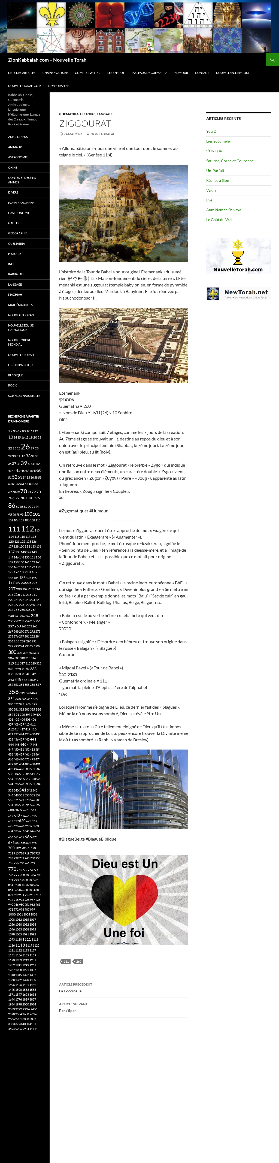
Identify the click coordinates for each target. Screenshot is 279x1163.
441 (33, 739)
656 (10, 837)
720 (32, 853)
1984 (11, 1004)
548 (16, 795)
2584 (18, 1014)
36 (9, 464)
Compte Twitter (87, 72)
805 (32, 880)
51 (9, 477)
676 (11, 842)
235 (22, 609)
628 (21, 826)
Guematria (69, 114)
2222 (18, 1009)
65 (31, 483)
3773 (18, 1024)
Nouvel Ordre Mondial (19, 342)
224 (32, 600)
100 (28, 514)
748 (27, 858)
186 (22, 577)
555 (32, 795)
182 (34, 572)
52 (14, 477)
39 (24, 463)
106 (27, 520)
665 (21, 837)
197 (11, 583)
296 (27, 646)
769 (32, 863)
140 (23, 552)
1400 (32, 979)
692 (28, 842)
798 (21, 880)
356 (32, 684)
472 (27, 759)
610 (27, 810)
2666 (11, 1019)
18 (26, 437)
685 (23, 842)
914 (10, 899)
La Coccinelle (75, 987)
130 (21, 546)
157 (10, 562)
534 (37, 784)
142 (28, 552)
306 (11, 658)
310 (22, 658)
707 (29, 848)
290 (28, 641)
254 (27, 621)
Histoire (87, 114)
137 (11, 551)
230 (32, 604)
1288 (18, 970)
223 (27, 600)
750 (32, 858)
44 (13, 470)
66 (36, 484)
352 (10, 684)
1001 (19, 914)
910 (27, 894)
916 (16, 899)
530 (27, 784)
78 (22, 498)
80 (26, 498)
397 (27, 714)
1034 (32, 924)
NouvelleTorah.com (24, 85)
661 (16, 837)
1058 (25, 929)
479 (10, 764)
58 (36, 477)
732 (21, 858)
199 (17, 582)
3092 (32, 1019)
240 (11, 616)
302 (25, 652)
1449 (32, 984)
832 (27, 885)
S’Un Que (214, 151)
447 (29, 744)
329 (16, 669)
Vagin (211, 190)
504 (16, 774)
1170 (11, 960)
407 (10, 724)
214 (37, 589)
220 (10, 600)
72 (34, 492)
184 (16, 577)
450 (16, 749)
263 (29, 626)
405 (27, 719)
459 (21, 754)
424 (21, 734)
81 (30, 498)
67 (10, 492)
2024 (32, 1004)
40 (30, 464)
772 (24, 869)
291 (34, 641)
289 (23, 641)
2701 (18, 1019)
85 (38, 498)
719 (27, 853)
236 (27, 609)
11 (32, 431)
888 (37, 890)
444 (11, 744)
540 (16, 790)
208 (19, 589)
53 (20, 477)
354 (21, 684)
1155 (25, 955)
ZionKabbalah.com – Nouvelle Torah (47, 60)
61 (14, 483)
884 (32, 890)
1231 (32, 960)
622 (28, 821)
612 (10, 816)
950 (21, 904)
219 (34, 595)
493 (10, 769)
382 (21, 709)
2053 (11, 1009)
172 (32, 567)
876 (21, 890)
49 (35, 470)
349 (35, 679)
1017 (32, 919)
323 (38, 663)
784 (33, 875)
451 (21, 749)
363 (34, 693)
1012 (18, 919)
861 (10, 890)
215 (10, 594)
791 (10, 880)
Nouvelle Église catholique (21, 328)
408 (16, 724)
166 (10, 567)
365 (18, 699)
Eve (209, 200)
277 (21, 636)
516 (22, 779)
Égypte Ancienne (21, 202)
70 (23, 491)
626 (16, 826)
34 (32, 456)
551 (21, 795)
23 (14, 448)
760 (21, 863)
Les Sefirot (115, 72)
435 (10, 739)
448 (34, 744)
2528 (11, 1014)
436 (16, 739)
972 (16, 909)
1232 (11, 965)
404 (22, 719)
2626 (33, 1014)
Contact (202, 72)
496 (21, 769)
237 (33, 609)
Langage (105, 114)
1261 (32, 965)
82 (34, 498)
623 (34, 821)
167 (16, 567)
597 (37, 805)
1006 (34, 914)
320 (33, 663)
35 (36, 456)
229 (27, 604)
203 (28, 582)
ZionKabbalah (103, 134)
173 (38, 567)
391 (16, 714)
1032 (25, 924)
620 (22, 821)
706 (24, 848)
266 (34, 626)
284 (37, 636)
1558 (32, 989)
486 (27, 764)
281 (27, 636)
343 (11, 679)
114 (11, 536)
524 (10, 784)
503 (10, 774)
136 (38, 546)
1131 (11, 955)
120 (11, 541)
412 (11, 729)
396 (22, 714)
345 (17, 679)
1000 (12, 914)
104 (16, 520)
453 (32, 749)
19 (31, 437)
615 (28, 816)
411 (33, 724)
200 (23, 582)
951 (27, 904)
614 (23, 816)
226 (10, 604)
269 (16, 631)
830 (21, 885)
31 (18, 456)
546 (10, 795)
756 (16, 863)
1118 (20, 945)
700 (11, 848)
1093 (11, 939)
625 (10, 826)
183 (10, 577)
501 (32, 769)
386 (38, 709)
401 (10, 719)
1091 (25, 934)
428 (27, 734)
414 (16, 729)
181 (28, 572)
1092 (32, 934)
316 (16, 663)
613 (17, 815)
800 (27, 880)
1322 (25, 975)
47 (27, 470)
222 (21, 600)
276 (16, 636)
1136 (18, 955)
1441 (25, 984)
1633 (32, 994)
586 (16, 805)
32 (23, 456)
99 (21, 514)
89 (25, 506)
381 (16, 709)
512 (37, 774)
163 (37, 562)
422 (16, 734)
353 (16, 684)
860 (37, 885)
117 (27, 536)
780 (22, 875)
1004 (26, 914)
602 (16, 810)
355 (27, 684)
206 (34, 583)
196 (34, 577)
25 (18, 448)
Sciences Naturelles (24, 395)
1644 (11, 999)
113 (37, 530)
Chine (12, 167)
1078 (11, 934)
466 (10, 759)
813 (37, 880)
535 (10, 790)
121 (16, 541)
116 (22, 536)
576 (32, 800)
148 (21, 557)
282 (32, 636)
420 (34, 729)
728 (10, 858)
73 (39, 492)
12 (36, 431)
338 (21, 674)
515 (16, 779)
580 (37, 800)
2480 (34, 1009)
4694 (11, 1029)
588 (21, 805)
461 (27, 754)
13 (10, 436)
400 (38, 714)
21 (39, 437)
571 (16, 800)
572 (21, 800)
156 (38, 557)
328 (10, 669)
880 (27, 890)
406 (34, 719)
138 (17, 552)
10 (28, 431)
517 (27, 779)
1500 (18, 989)
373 (21, 704)
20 (35, 437)
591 (27, 805)
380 (10, 709)
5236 (18, 1029)
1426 (18, 984)
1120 (36, 945)
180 (23, 572)
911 (33, 894)
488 (32, 764)
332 (27, 669)
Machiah (15, 294)
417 (22, 729)
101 (36, 514)
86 (11, 505)
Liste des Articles (21, 72)
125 (28, 541)
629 (27, 826)
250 (10, 621)
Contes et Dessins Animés (22, 180)
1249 (25, 965)
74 (9, 498)
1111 (26, 939)
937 (32, 899)
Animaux (15, 147)
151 (32, 557)
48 (31, 470)
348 (30, 679)
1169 (32, 955)
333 (33, 668)
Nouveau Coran (21, 315)
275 (10, 636)
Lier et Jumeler (218, 141)
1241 (18, 965)
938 (37, 899)
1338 (11, 979)
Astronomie (18, 157)
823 (16, 885)
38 (18, 464)
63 (22, 484)
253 (21, 621)
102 (10, 520)
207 (12, 588)
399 (33, 714)
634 (10, 831)
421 (10, 734)
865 (16, 890)
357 (38, 684)
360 (28, 692)
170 (27, 567)
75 (13, 498)
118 (34, 536)
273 (37, 631)
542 (29, 790)
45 (18, 470)
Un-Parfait (215, 170)
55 (28, 477)
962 (32, 904)
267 (10, 631)
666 (28, 836)
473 (32, 759)
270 (21, 631)
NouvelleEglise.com (232, 72)
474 (37, 759)
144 (10, 557)
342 (33, 674)
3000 (25, 1019)
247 (27, 616)
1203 (18, 960)
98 (18, 514)
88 (21, 506)
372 (16, 704)
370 (10, 704)
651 (37, 831)
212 (31, 589)
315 (11, 663)
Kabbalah (15, 274)
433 (37, 734)
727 (37, 853)
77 (18, 498)
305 (36, 652)
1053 (18, 929)
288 (16, 641)
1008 (11, 919)
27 (32, 448)
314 (33, 658)
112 (27, 528)
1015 (25, 919)
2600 (25, 1014)
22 (10, 448)
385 (32, 709)
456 (10, 754)
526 (16, 784)
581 (10, 805)
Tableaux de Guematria (149, 72)
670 (34, 837)
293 (16, 646)
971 (10, 909)
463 (32, 754)
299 (37, 646)
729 (16, 858)
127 (10, 546)
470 (21, 759)
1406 (11, 984)
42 (38, 464)
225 (37, 600)
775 (35, 869)
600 (11, 810)
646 (32, 831)
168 (21, 567)
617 (10, 821)
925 (21, 899)
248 (34, 615)
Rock (12, 385)
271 (27, 631)
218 (28, 594)
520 (33, 779)
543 (34, 790)
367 (29, 698)
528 (21, 784)
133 (33, 546)
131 (27, 546)
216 (17, 594)
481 (16, 764)
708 (34, 848)
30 (14, 456)
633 (37, 826)
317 (22, 663)
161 (27, 562)
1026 (11, 924)
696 (34, 842)
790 (38, 875)
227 (16, 604)
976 (21, 909)
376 (28, 704)
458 (16, 754)
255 (32, 621)
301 (20, 653)
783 (27, 875)
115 (16, 536)
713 (16, 853)
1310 (11, 975)
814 (10, 885)
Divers (13, 192)
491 (37, 764)
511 (32, 774)
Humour (181, 72)
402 (16, 719)
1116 (11, 945)
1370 (25, 979)
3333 (11, 1024)
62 (18, 483)
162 (32, 562)
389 (10, 714)
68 (14, 492)
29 (9, 456)
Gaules (13, 223)
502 (37, 769)
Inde (11, 264)
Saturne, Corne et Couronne (230, 160)
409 (21, 724)
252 (16, 621)
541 (22, 789)
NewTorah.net (59, 85)
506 (27, 774)
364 (11, 699)
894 (10, 894)
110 (37, 520)
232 (10, 609)
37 (14, 463)
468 (16, 759)
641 (27, 831)
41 (33, 464)
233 (16, 609)
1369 (18, 979)
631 (32, 826)
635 (16, 831)
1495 (11, 989)
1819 (25, 999)
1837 (32, 999)
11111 (33, 1029)
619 (16, 821)
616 (34, 816)
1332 (32, 975)
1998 (18, 1004)
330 (21, 669)
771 (19, 869)
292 (10, 646)
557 (37, 795)
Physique (15, 375)
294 (21, 646)
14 (15, 437)
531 (32, 784)
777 (16, 875)
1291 (25, 970)
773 (30, 869)
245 (16, 616)
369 (35, 699)
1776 (18, 999)
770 (12, 869)
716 (21, 853)
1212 (25, 960)
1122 (18, 950)
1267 (11, 970)
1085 (18, 934)
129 (16, 546)
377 (34, 704)
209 (24, 589)
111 (66, 961)
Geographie (17, 233)
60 (9, 483)
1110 (18, 939)
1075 (32, 929)
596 (32, 805)
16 (23, 437)
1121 (11, 950)
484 (21, 764)
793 (16, 880)
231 (38, 604)
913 (38, 894)
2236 (26, 1009)
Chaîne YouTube (55, 72)
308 (16, 658)
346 (24, 680)
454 (37, 749)
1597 (18, 994)
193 (28, 577)
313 (27, 658)
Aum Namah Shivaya (223, 209)
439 (21, 739)
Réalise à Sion (217, 180)
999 (32, 909)
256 (37, 621)
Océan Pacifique (21, 365)
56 (32, 477)
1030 (18, 924)
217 (23, 594)
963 (37, 904)
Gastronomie (19, 213)
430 (32, 734)
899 (16, 894)
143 (34, 552)
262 (24, 626)
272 (32, 631)
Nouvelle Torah (21, 355)
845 (32, 885)
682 (17, 842)
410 (27, 724)
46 (23, 470)
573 (27, 800)
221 (16, 600)
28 (37, 448)
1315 (18, 975)
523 (38, 779)
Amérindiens (18, 136)
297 (32, 646)
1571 (11, 994)
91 (33, 506)
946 (16, 904)
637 (21, 831)
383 (27, 709)
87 (18, 507)
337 (16, 674)
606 (22, 810)
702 (18, 848)
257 (11, 626)
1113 (35, 939)
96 (14, 514)
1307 (32, 970)
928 (27, 899)
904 (21, 894)
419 (27, 729)
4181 (32, 1024)
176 (16, 572)
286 (10, 641)
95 (10, 514)
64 (26, 483)
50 (39, 470)
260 (78, 961)
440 (27, 739)
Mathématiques (20, 305)
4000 (25, 1024)
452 (27, 749)
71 (29, 492)
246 (22, 616)
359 (22, 693)
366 (24, 698)
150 (27, 557)
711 (10, 853)
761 (27, 863)
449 (10, 749)
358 (13, 691)
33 (28, 455)
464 (37, 754)
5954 (25, 1029)
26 (25, 446)
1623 (25, 994)
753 (37, 858)
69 (18, 492)
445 (16, 744)
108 (32, 520)
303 (31, 652)
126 (34, 541)
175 (10, 572)
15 (19, 437)
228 (21, 604)
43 (9, 470)
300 (12, 652)
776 (10, 875)
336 (10, 674)
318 (27, 663)
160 (21, 562)
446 (23, 744)
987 (27, 909)
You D (211, 131)
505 (21, 774)
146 (16, 557)
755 (10, 863)
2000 (25, 1004)
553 (27, 795)
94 (37, 506)
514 (10, 779)
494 (16, 769)
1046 (11, 929)
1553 (25, 989)
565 (10, 800)
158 (16, 562)
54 (24, 477)
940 (10, 904)
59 (39, 477)
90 (29, 506)
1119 (29, 945)
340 (27, 674)
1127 (32, 950)
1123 (25, 950)
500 (27, 769)
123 (23, 541)
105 (21, 520)
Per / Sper (73, 1007)
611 (34, 810)
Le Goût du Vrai (219, 219)
